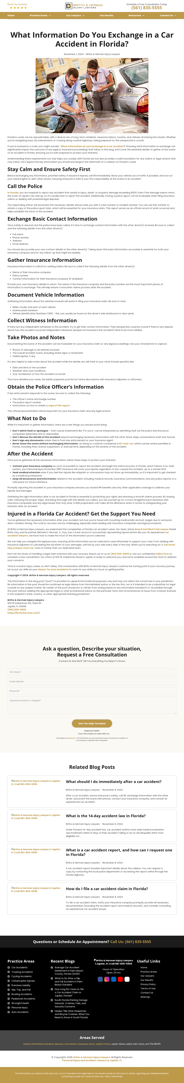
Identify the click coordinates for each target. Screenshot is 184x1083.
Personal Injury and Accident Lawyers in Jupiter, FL (92, 1060)
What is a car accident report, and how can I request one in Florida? (119, 852)
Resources (135, 15)
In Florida (13, 192)
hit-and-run (126, 443)
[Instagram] (106, 979)
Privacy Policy (148, 984)
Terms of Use (148, 988)
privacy (72, 738)
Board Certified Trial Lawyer (151, 529)
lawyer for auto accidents (53, 569)
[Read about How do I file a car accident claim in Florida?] (37, 889)
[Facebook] (100, 979)
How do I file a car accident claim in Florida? (107, 888)
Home (11, 15)
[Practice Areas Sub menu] (50, 15)
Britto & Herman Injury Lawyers (91, 1057)
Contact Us (166, 15)
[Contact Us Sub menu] (175, 15)
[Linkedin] (113, 979)
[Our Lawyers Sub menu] (83, 15)
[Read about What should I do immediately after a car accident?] (37, 782)
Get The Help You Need (92, 723)
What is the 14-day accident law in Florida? (106, 815)
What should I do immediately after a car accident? (113, 781)
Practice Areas (38, 15)
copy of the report (59, 405)
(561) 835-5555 (119, 553)
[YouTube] (120, 979)
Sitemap (145, 996)
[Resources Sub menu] (143, 15)
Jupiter (27, 1044)
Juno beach (70, 1044)
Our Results (106, 15)
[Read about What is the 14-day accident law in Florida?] (37, 817)
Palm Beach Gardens (43, 1044)
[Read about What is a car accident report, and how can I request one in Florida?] (37, 851)
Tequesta (82, 1044)
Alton (92, 1044)
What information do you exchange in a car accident (92, 146)
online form (162, 553)
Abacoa (59, 1044)
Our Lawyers (73, 15)
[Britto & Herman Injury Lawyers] (84, 5)
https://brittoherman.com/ (24, 612)
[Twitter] (127, 979)
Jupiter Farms (103, 1044)
